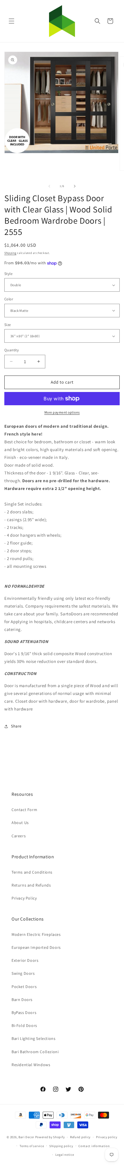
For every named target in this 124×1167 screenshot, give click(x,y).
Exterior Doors (25, 960)
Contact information (94, 1146)
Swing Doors (23, 973)
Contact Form (24, 809)
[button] (11, 21)
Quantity (11, 350)
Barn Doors (22, 999)
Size (7, 324)
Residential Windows (31, 1064)
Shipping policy (61, 1146)
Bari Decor (26, 1137)
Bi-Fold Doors (24, 1025)
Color (8, 299)
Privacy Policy (24, 898)
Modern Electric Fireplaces (36, 934)
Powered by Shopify (50, 1137)
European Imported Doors (36, 947)
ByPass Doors (24, 1012)
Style (8, 273)
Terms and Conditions (32, 872)
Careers (19, 835)
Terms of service (32, 1146)
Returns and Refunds (31, 885)
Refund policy (80, 1137)
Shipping (10, 253)
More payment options (62, 412)
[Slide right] (74, 186)
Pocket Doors (24, 986)
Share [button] (16, 726)
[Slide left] (49, 186)
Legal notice (64, 1155)
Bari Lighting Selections (33, 1038)
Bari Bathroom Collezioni (35, 1051)
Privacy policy (106, 1137)
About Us (20, 822)
